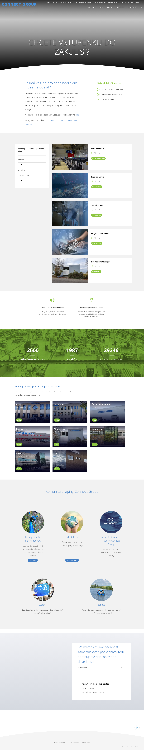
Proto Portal (52, 2)
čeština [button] (136, 2)
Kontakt (133, 7)
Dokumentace (113, 2)
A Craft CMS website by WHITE (130, 747)
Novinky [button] (121, 7)
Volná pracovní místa (84, 2)
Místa (110, 7)
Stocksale (125, 2)
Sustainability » (72, 560)
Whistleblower (86, 742)
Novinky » (32, 560)
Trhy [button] (101, 7)
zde (77, 114)
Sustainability (100, 2)
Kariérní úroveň (23, 175)
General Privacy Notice (60, 742)
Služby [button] (91, 7)
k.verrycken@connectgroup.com (93, 692)
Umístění (21, 160)
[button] (142, 7)
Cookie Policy (75, 742)
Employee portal (66, 2)
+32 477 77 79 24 (88, 688)
